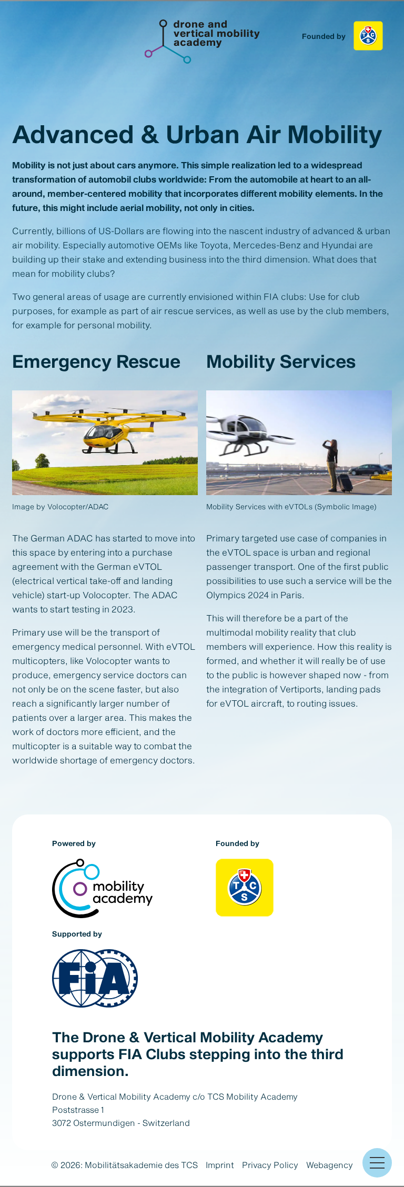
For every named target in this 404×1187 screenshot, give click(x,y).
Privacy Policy (270, 1165)
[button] (377, 1163)
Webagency (329, 1165)
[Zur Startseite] (202, 41)
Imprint (220, 1165)
